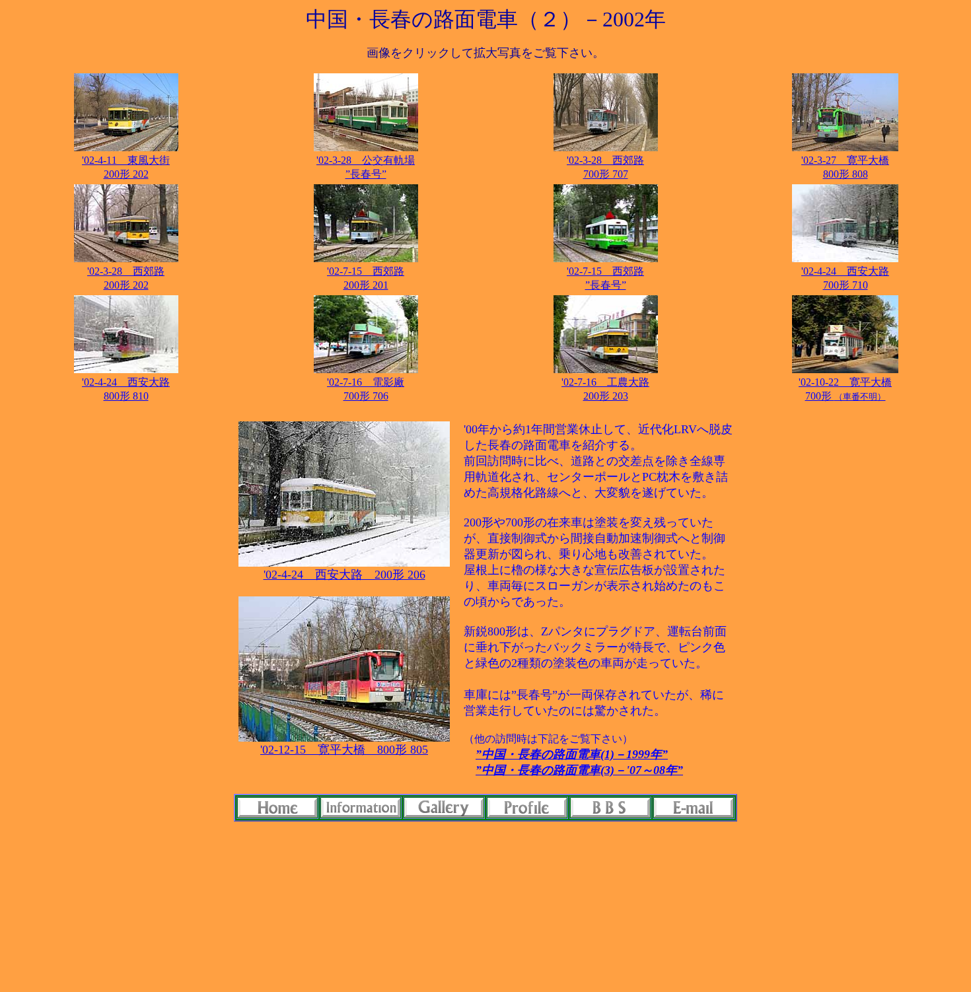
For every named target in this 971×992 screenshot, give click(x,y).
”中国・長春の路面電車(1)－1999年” (572, 754)
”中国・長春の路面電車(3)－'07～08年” (579, 770)
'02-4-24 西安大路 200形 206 (344, 574)
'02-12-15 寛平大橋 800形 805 (344, 749)
